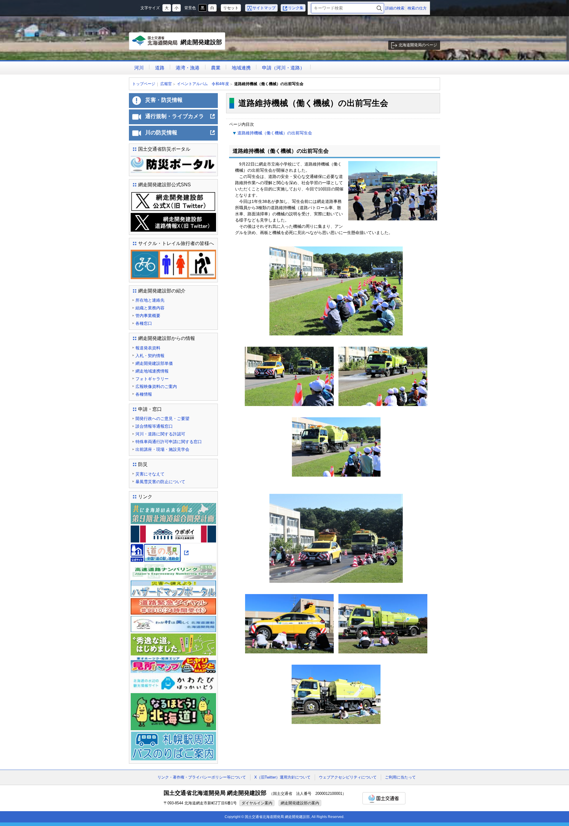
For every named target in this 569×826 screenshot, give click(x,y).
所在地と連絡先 (149, 300)
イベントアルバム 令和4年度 (203, 84)
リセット (231, 8)
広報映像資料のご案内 (156, 386)
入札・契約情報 (149, 355)
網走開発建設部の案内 (300, 803)
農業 (215, 67)
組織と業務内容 (149, 307)
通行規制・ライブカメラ (180, 118)
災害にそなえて (149, 474)
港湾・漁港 (187, 67)
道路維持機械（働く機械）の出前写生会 (274, 132)
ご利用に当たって (400, 777)
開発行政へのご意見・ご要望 (162, 418)
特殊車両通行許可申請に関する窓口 (168, 441)
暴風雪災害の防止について (160, 481)
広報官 (166, 84)
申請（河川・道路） (283, 67)
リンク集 (295, 8)
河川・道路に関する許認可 (160, 434)
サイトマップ (264, 8)
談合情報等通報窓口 (154, 426)
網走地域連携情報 (152, 371)
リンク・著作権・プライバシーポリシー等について (201, 777)
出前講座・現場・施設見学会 (162, 449)
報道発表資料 (147, 348)
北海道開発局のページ (418, 45)
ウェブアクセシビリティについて (348, 777)
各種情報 (143, 394)
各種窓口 (143, 323)
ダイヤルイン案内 (257, 803)
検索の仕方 (417, 8)
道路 (159, 67)
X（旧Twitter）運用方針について (282, 777)
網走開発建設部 (178, 44)
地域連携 (241, 67)
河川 (139, 67)
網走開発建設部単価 (154, 363)
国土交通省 (383, 798)
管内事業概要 (147, 315)
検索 (379, 8)
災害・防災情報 (164, 100)
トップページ (143, 84)
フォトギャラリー (152, 378)
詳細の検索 (395, 8)
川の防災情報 (180, 135)
